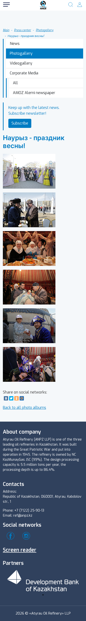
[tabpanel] (43, 579)
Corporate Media (24, 73)
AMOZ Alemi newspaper (34, 92)
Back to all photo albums (24, 407)
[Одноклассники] (16, 398)
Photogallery (45, 30)
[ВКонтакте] (6, 398)
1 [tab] (43, 594)
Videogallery (21, 63)
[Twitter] (11, 398)
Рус (21, 14)
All (15, 82)
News (15, 43)
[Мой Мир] (22, 398)
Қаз (21, 23)
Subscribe (19, 123)
